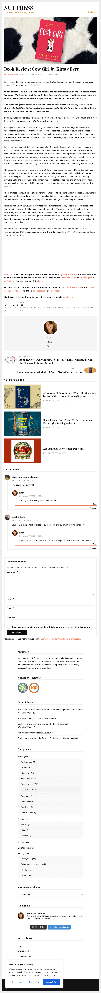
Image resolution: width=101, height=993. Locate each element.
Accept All (51, 982)
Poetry (24, 869)
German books (30, 789)
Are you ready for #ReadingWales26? (22, 450)
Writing (21, 853)
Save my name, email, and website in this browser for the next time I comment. (51, 627)
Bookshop (25, 796)
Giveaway (25, 801)
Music (23, 830)
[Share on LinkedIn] (14, 305)
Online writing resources (32, 864)
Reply (93, 508)
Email (10, 608)
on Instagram (86, 277)
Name (10, 598)
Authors (24, 767)
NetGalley (67, 297)
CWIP (83, 308)
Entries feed (23, 950)
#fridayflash (26, 858)
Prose (23, 875)
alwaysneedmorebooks (25, 477)
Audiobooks (26, 762)
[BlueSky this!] (22, 305)
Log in (20, 945)
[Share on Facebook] (10, 305)
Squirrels (22, 842)
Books (21, 756)
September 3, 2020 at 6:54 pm (24, 480)
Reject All (34, 982)
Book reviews (11, 74)
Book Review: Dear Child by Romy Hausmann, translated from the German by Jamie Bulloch (55, 361)
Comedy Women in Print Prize (55, 308)
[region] (34, 974)
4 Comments (52, 74)
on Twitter (9, 281)
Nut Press (18, 7)
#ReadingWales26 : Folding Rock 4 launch (37, 718)
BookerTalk (18, 517)
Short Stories (27, 812)
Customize (17, 982)
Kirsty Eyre (17, 310)
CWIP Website (73, 287)
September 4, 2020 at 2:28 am (31, 496)
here (40, 281)
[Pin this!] (18, 305)
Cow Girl (8, 274)
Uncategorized (24, 847)
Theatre (24, 835)
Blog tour (25, 773)
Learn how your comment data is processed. (61, 638)
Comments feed (25, 956)
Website (11, 617)
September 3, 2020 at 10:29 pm (25, 520)
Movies (24, 824)
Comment (12, 572)
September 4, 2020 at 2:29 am (31, 536)
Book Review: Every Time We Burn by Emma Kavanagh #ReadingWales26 (22, 424)
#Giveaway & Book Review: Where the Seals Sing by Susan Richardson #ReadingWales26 (22, 397)
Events (21, 819)
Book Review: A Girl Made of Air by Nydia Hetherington (49, 372)
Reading (24, 807)
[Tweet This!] (6, 305)
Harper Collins (70, 274)
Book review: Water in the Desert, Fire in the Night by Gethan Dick (48, 738)
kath (24, 74)
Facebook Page (68, 277)
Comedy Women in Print (28, 308)
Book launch (26, 778)
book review (10, 308)
